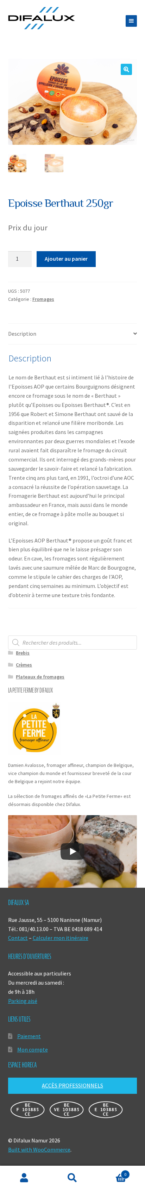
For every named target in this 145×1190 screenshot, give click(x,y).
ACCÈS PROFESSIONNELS (72, 1085)
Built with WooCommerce (39, 1149)
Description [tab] (22, 333)
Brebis (23, 653)
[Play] (72, 851)
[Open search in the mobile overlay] (72, 643)
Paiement (29, 1036)
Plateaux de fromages (40, 677)
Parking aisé (22, 1000)
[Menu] (131, 21)
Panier (112, 1172)
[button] (126, 69)
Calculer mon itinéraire (60, 937)
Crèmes (24, 665)
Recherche (72, 1178)
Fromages (43, 299)
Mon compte (32, 1049)
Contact (18, 937)
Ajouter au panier (66, 258)
